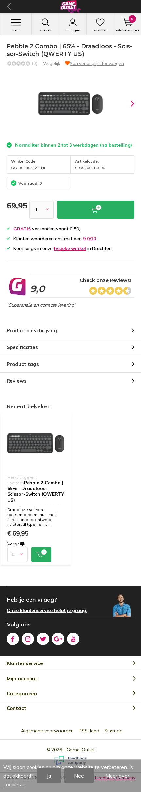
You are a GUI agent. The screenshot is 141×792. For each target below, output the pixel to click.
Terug (9, 6)
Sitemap (113, 731)
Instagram (28, 639)
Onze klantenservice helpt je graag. (47, 610)
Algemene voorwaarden (47, 731)
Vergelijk (51, 63)
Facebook (13, 639)
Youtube (73, 639)
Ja (49, 775)
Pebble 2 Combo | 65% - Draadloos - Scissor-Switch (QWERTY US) (35, 491)
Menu (16, 30)
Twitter (43, 639)
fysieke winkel (70, 248)
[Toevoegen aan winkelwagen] (41, 554)
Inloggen (72, 30)
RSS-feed (89, 731)
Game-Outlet (81, 750)
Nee (79, 775)
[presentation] (127, 103)
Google (58, 639)
